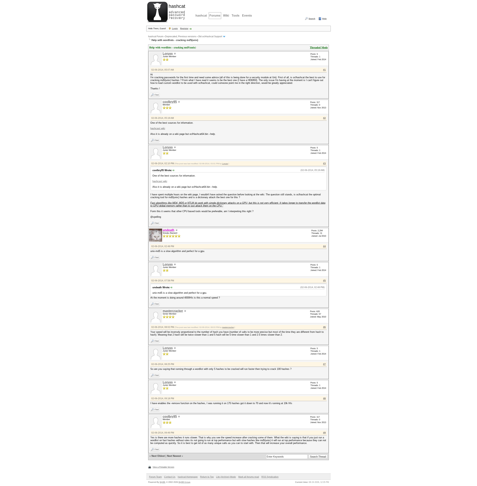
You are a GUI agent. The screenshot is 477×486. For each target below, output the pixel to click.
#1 (324, 70)
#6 (324, 327)
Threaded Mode (319, 47)
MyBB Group (184, 482)
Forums (214, 15)
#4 (324, 246)
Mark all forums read (248, 477)
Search (312, 19)
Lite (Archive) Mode (226, 477)
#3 (324, 163)
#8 (324, 398)
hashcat (201, 15)
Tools (235, 15)
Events (247, 15)
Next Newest (174, 456)
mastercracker (173, 310)
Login (175, 28)
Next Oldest (158, 456)
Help (324, 19)
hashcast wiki (157, 128)
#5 (324, 280)
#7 (324, 364)
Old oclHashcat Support (210, 36)
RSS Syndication (270, 477)
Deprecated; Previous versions (180, 36)
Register (184, 28)
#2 (324, 118)
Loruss (168, 53)
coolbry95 (170, 101)
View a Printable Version (163, 467)
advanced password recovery (176, 11)
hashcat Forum (155, 36)
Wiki (226, 15)
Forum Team (155, 477)
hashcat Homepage (188, 477)
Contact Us (169, 477)
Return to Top (207, 477)
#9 (324, 432)
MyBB (162, 482)
